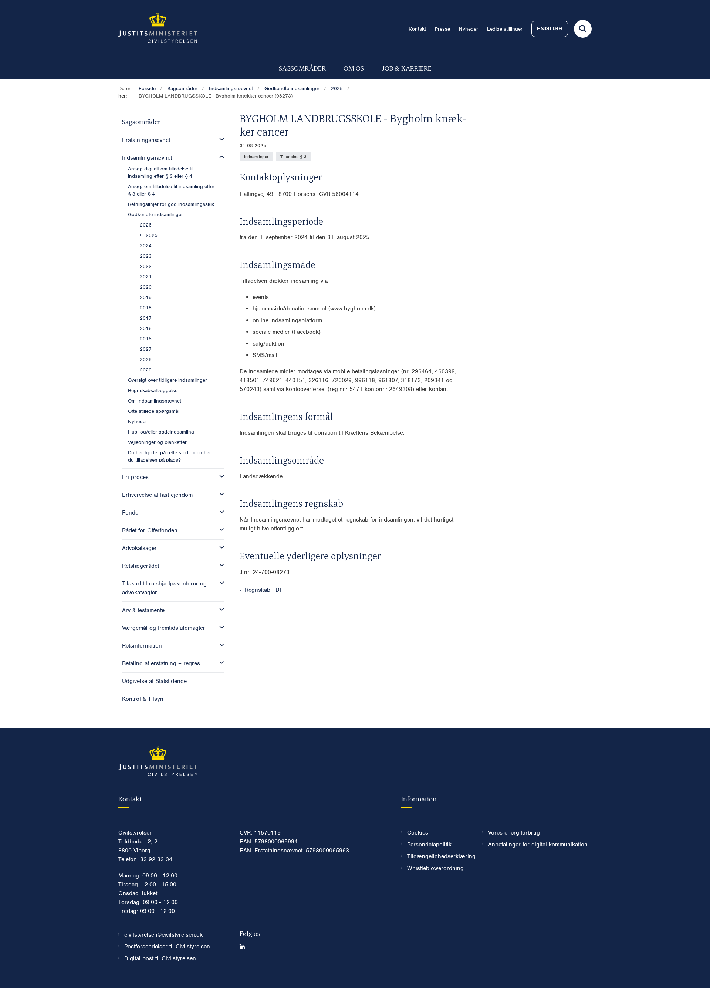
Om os (354, 68)
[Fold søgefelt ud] (583, 29)
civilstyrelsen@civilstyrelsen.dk (163, 934)
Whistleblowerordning (435, 868)
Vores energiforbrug (514, 832)
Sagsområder (302, 68)
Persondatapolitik (429, 844)
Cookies (417, 832)
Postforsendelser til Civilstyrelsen (167, 946)
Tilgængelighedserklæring (438, 856)
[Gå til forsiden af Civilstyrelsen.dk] (157, 29)
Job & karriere (407, 68)
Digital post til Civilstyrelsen (160, 958)
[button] (220, 139)
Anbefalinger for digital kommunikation (538, 844)
